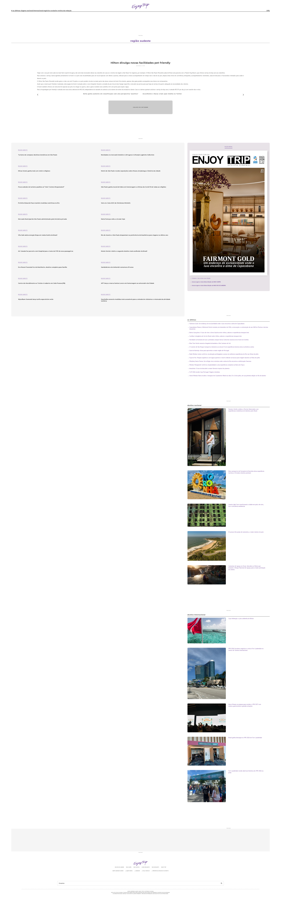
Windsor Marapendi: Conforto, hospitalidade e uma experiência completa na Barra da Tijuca (216, 365)
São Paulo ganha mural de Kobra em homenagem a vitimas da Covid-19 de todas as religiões (133, 187)
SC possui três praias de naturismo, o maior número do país (246, 532)
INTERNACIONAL (38, 11)
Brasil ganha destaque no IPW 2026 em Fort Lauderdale (245, 737)
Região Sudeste (105, 150)
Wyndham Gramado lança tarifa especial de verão (35, 299)
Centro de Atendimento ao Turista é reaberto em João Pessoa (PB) (41, 283)
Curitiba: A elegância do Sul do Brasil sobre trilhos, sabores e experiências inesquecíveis (215, 336)
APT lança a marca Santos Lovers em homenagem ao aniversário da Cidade (127, 283)
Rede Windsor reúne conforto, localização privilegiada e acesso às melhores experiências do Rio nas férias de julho (223, 354)
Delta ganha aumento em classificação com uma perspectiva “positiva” (110, 94)
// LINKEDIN (137, 870)
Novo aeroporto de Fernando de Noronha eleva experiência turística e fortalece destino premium (246, 472)
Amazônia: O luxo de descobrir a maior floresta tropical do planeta (209, 368)
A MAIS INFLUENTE (146, 867)
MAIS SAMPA (128, 867)
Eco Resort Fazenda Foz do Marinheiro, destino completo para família (42, 267)
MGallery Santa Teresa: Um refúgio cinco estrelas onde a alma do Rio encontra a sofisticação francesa (220, 361)
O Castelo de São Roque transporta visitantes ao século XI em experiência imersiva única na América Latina (221, 347)
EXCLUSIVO (53, 11)
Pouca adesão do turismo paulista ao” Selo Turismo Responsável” (41, 187)
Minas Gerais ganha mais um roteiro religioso (34, 171)
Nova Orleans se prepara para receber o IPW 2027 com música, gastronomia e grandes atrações (244, 705)
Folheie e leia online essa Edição (201, 278)
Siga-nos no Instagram (140, 107)
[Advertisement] (140, 24)
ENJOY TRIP (163, 867)
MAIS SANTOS (137, 867)
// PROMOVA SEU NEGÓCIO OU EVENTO (160, 870)
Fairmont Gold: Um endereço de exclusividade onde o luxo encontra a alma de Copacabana (216, 323)
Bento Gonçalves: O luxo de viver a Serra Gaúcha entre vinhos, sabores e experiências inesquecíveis (219, 332)
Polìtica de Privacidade (162, 893)
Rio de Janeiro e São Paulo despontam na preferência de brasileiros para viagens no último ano (134, 235)
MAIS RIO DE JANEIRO (119, 867)
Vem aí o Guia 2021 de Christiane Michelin (115, 203)
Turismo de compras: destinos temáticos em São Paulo (37, 155)
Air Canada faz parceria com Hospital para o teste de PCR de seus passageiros (45, 251)
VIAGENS (23, 11)
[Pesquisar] (269, 11)
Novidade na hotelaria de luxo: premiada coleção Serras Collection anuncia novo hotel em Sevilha (219, 340)
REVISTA (60, 11)
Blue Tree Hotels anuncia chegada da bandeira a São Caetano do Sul (210, 343)
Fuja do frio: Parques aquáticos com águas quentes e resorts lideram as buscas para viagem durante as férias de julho (224, 358)
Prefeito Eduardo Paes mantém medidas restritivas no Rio (38, 203)
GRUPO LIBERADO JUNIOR (117, 870)
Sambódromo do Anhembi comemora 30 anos (117, 267)
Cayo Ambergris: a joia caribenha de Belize (241, 618)
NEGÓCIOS (46, 11)
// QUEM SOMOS (129, 870)
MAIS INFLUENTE (155, 867)
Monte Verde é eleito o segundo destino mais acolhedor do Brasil (124, 251)
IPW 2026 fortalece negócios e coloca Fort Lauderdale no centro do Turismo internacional (246, 649)
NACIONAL (30, 11)
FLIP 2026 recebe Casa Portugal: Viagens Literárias (204, 372)
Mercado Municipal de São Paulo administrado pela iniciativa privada (42, 219)
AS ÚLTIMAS (16, 11)
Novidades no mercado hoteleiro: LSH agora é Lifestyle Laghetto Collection (127, 155)
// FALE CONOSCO (146, 870)
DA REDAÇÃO (67, 11)
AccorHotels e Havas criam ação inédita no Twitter (162, 94)
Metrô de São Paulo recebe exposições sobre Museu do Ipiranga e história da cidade (130, 171)
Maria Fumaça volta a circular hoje (113, 219)
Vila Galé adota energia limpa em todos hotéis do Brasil (37, 235)
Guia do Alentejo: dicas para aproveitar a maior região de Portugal (209, 350)
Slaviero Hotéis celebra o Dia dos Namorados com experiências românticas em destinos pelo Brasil (243, 410)
